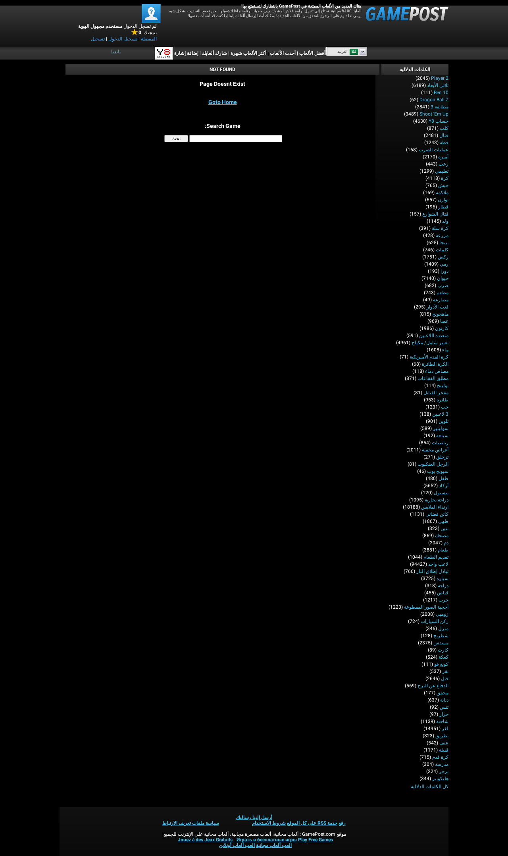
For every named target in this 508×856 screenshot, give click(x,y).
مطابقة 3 (439, 107)
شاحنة (442, 721)
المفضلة (149, 39)
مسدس (440, 643)
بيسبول (441, 492)
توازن (443, 199)
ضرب (442, 285)
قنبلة (443, 750)
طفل (443, 478)
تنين (444, 528)
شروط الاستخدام (269, 823)
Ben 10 (441, 92)
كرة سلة (440, 228)
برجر (443, 771)
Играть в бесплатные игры (267, 840)
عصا (444, 321)
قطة (444, 142)
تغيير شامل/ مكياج (430, 342)
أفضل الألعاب (312, 53)
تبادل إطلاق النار (432, 571)
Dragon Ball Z (433, 99)
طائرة (442, 400)
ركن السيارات (434, 621)
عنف (443, 743)
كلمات (442, 250)
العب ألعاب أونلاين (237, 845)
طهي (443, 521)
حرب (443, 600)
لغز (445, 728)
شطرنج (440, 635)
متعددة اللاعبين (433, 335)
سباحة (442, 435)
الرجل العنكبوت (433, 464)
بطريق (441, 735)
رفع (342, 823)
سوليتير (440, 428)
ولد (445, 221)
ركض (443, 257)
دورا (444, 271)
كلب (444, 128)
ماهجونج (440, 314)
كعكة (443, 657)
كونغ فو (441, 664)
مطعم (442, 292)
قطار (443, 207)
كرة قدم (440, 757)
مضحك (441, 535)
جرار (443, 714)
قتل (444, 678)
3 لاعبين (440, 414)
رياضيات (440, 442)
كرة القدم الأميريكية (429, 357)
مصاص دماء (436, 371)
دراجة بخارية (436, 500)
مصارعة (440, 300)
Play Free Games (315, 840)
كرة (444, 178)
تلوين (443, 421)
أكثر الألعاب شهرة (248, 53)
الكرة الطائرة (435, 364)
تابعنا (116, 51)
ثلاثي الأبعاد (437, 85)
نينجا (443, 242)
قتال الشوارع (435, 214)
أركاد (443, 485)
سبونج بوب (437, 471)
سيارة (442, 578)
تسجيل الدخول (122, 39)
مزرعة (442, 235)
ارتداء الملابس (434, 507)
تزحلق (442, 457)
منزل (443, 628)
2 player (439, 78)
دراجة (443, 585)
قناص (442, 593)
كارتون (441, 328)
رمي (444, 264)
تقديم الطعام (435, 557)
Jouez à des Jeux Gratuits (205, 840)
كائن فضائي (436, 514)
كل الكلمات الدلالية (429, 786)
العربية (342, 52)
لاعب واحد (438, 564)
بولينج (442, 385)
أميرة (443, 157)
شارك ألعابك (214, 53)
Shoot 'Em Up (433, 114)
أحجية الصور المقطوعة (426, 607)
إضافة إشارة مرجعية (178, 53)
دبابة (444, 700)
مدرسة (441, 764)
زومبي (442, 614)
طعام (443, 550)
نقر (445, 671)
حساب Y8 (438, 121)
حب (444, 407)
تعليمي (441, 171)
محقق (442, 693)
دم (446, 543)
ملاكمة (442, 192)
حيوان (442, 278)
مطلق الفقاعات (433, 378)
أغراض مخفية (435, 450)
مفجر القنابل (435, 392)
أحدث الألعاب (283, 53)
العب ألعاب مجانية (274, 845)
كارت (443, 650)
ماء (445, 350)
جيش (443, 185)
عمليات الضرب (433, 149)
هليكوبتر (440, 778)
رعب (443, 164)
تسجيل (98, 39)
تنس (444, 707)
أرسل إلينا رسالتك (254, 817)
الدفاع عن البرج (433, 685)
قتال (443, 135)
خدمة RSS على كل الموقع (312, 823)
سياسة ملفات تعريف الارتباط (190, 823)
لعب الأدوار (437, 307)
